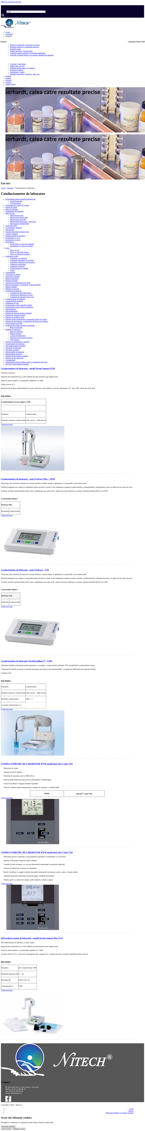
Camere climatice (11, 234)
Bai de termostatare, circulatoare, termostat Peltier (23, 285)
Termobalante (10, 272)
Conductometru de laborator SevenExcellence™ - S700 (26, 661)
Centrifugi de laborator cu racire (21, 295)
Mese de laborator (16, 332)
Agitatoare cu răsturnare (18, 258)
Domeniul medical (16, 70)
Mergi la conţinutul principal (11, 2)
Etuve (7, 248)
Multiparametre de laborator (15, 236)
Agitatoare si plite (11, 256)
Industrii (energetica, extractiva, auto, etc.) (25, 74)
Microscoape (10, 213)
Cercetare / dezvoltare (17, 64)
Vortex (12, 270)
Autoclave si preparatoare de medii (17, 283)
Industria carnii (15, 49)
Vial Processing (15, 203)
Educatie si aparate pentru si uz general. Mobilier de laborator (32, 55)
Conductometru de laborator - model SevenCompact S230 (28, 368)
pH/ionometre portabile (13, 354)
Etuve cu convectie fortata (19, 252)
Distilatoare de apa (12, 303)
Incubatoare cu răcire (12, 240)
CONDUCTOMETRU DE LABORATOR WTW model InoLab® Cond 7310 (37, 852)
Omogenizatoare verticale (19, 268)
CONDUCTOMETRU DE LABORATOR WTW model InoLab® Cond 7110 (37, 764)
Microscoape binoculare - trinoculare (23, 222)
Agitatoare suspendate (18, 264)
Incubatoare (9, 242)
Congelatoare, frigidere (13, 228)
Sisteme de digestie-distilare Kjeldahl (18, 313)
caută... (3, 12)
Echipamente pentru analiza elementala (19, 307)
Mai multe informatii (8, 1126)
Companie (9, 34)
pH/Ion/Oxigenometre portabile (16, 356)
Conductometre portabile (14, 301)
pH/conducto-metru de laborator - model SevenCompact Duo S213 (32, 938)
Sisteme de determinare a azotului (17, 342)
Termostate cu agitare (13, 275)
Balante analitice (11, 287)
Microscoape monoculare (19, 217)
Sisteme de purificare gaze (14, 317)
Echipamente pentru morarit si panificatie (20, 325)
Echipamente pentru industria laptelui (18, 305)
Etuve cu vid (14, 250)
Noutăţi (8, 78)
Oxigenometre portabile (13, 323)
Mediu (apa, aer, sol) (17, 66)
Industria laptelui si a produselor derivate (24, 47)
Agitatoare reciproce (17, 266)
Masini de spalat (11, 207)
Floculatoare (9, 230)
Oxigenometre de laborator (15, 344)
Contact (8, 82)
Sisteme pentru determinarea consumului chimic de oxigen (26, 319)
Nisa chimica (14, 340)
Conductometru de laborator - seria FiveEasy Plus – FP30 (28, 479)
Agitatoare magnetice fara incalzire (22, 262)
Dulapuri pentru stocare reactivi (21, 338)
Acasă (7, 32)
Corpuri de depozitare (17, 336)
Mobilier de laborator (13, 329)
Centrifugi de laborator (13, 291)
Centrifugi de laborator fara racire (22, 297)
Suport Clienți (10, 84)
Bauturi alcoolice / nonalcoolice (21, 51)
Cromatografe (10, 360)
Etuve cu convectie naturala (20, 254)
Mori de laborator (11, 209)
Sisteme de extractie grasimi (15, 315)
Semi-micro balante (12, 277)
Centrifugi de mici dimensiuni (20, 293)
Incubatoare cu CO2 (12, 238)
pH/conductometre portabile (15, 346)
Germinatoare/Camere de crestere (17, 205)
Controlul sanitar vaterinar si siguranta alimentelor (27, 53)
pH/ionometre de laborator (14, 352)
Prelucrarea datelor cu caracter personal (119, 1113)
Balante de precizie (12, 289)
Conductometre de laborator (15, 299)
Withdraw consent (19, 1129)
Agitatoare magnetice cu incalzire (22, 260)
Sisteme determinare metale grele (17, 232)
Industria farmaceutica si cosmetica (22, 68)
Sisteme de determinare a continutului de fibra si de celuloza (26, 321)
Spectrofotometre (11, 311)
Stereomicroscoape (16, 215)
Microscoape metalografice (19, 224)
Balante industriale (12, 279)
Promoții (8, 80)
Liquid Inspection (16, 201)
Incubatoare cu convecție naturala (22, 244)
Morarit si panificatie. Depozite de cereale (25, 45)
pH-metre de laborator (13, 348)
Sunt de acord (6, 1129)
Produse (8, 76)
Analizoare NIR (11, 226)
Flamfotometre (10, 309)
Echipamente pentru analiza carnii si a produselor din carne (26, 362)
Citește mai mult (6, 424)
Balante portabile (11, 281)
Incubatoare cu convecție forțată (21, 246)
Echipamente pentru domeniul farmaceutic (20, 199)
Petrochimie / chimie (17, 72)
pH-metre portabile (12, 350)
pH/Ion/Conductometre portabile (17, 364)
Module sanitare (15, 334)
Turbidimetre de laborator (14, 211)
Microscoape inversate (18, 220)
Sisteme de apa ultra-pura (14, 358)
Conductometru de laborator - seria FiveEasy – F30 (25, 570)
